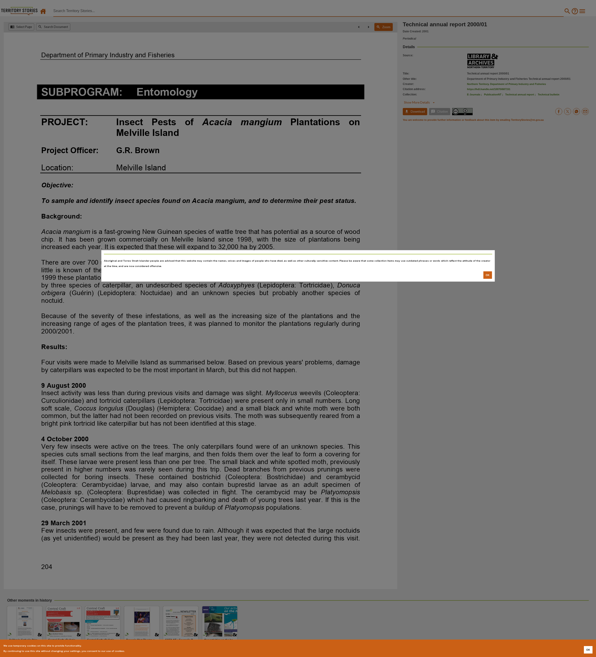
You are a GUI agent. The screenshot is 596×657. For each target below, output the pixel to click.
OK (488, 275)
